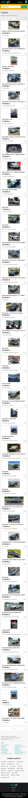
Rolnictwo (3, 770)
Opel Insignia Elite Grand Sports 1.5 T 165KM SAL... (14, 295)
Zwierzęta (20, 766)
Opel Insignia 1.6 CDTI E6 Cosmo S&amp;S (12, 313)
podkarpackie (17, 750)
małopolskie (3, 750)
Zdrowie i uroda (4, 766)
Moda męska (20, 761)
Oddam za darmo (5, 775)
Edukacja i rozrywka (5, 773)
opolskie (16, 749)
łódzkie (2, 747)
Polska (2, 742)
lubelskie (16, 747)
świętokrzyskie (17, 753)
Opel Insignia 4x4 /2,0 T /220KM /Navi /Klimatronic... (14, 172)
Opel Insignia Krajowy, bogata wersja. (11, 647)
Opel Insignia (5, 207)
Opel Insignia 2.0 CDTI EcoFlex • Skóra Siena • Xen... (14, 101)
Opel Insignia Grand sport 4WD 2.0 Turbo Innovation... (15, 277)
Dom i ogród (13, 766)
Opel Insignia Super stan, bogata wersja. (11, 612)
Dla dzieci (3, 764)
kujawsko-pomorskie (5, 753)
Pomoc (13, 790)
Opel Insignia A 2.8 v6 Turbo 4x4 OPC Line (12, 506)
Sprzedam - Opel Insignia (8, 66)
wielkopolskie (4, 749)
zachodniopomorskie (19, 746)
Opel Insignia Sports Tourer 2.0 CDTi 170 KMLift (13, 242)
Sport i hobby (15, 773)
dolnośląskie (17, 745)
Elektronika (3, 768)
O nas (13, 789)
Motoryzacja (4, 761)
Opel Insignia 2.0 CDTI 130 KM (9, 189)
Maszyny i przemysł (19, 770)
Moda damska (12, 761)
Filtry (5, 18)
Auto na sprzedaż (6, 383)
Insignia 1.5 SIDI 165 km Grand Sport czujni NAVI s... (14, 31)
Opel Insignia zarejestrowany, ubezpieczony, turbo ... (15, 84)
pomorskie (3, 752)
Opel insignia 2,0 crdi (7, 119)
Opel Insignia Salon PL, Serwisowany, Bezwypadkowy (15, 542)
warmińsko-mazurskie (19, 752)
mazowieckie (4, 745)
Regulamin (13, 787)
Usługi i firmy (10, 770)
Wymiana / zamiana (15, 775)
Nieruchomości (10, 764)
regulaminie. (20, 796)
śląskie (2, 746)
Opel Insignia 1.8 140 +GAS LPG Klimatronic (12, 524)
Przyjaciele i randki (5, 777)
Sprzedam (4, 700)
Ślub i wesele (20, 768)
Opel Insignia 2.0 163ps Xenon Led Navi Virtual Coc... (15, 260)
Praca (17, 764)
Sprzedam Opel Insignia (8, 436)
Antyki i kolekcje (11, 768)
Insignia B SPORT (6, 630)
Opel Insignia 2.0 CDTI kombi (9, 418)
